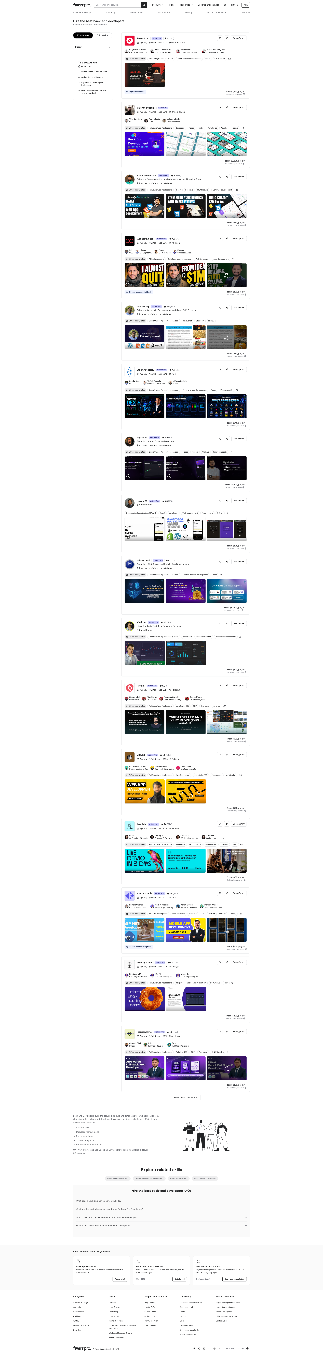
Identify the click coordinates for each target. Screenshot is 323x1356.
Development (136, 13)
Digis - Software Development (228, 1316)
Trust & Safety (150, 1307)
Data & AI (245, 13)
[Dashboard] (82, 4)
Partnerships (114, 1312)
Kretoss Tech (144, 893)
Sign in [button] (234, 5)
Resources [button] (185, 5)
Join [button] (246, 5)
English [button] (232, 1348)
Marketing (110, 13)
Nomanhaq (143, 306)
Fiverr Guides (150, 1325)
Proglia (140, 686)
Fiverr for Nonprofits (188, 1335)
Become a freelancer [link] (208, 5)
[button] (109, 47)
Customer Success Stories (191, 1303)
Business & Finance (216, 13)
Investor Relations (116, 1338)
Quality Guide (150, 1312)
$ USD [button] (241, 1348)
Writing (188, 13)
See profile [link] (239, 177)
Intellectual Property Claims (120, 1333)
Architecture (164, 13)
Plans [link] (171, 5)
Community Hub (186, 1307)
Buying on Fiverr (151, 1321)
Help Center (149, 1303)
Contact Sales (221, 1321)
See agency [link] (239, 38)
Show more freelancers (185, 1098)
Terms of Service (116, 1321)
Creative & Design (82, 13)
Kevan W (142, 501)
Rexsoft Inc (143, 38)
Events (182, 1316)
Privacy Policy (114, 1316)
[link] (118, 1178)
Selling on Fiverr (150, 1316)
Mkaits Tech (143, 560)
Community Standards (189, 1330)
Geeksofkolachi (145, 239)
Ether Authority (145, 370)
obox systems (144, 962)
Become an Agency (224, 1312)
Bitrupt (141, 755)
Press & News (114, 1307)
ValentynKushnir (146, 108)
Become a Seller (186, 1325)
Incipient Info (144, 1032)
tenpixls (141, 824)
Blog (181, 1321)
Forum (182, 1312)
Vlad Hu (141, 622)
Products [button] (156, 5)
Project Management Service (228, 1303)
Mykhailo (142, 437)
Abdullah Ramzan (146, 175)
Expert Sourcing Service (225, 1307)
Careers (112, 1303)
